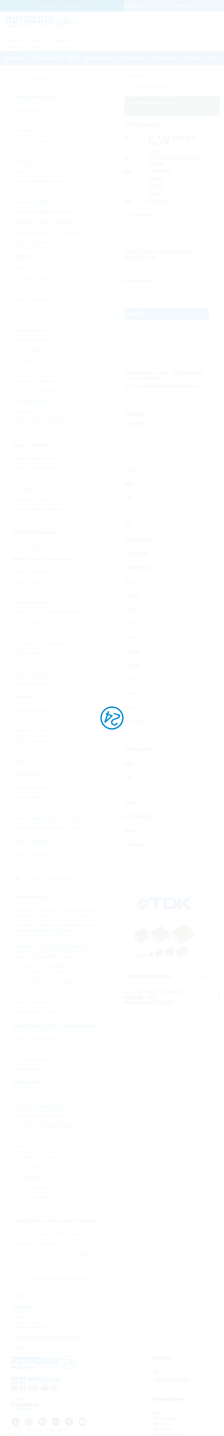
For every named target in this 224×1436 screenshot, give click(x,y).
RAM (20, 370)
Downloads (134, 58)
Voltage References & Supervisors (50, 232)
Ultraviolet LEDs (32, 592)
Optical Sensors (31, 751)
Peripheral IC (28, 360)
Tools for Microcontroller (39, 421)
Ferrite (21, 1049)
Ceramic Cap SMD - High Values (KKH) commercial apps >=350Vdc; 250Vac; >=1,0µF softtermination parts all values (62, 930)
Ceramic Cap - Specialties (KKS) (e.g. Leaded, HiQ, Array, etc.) (49, 969)
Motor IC (23, 171)
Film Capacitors (31, 1002)
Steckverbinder (29, 1327)
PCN (73, 58)
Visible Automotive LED (39, 673)
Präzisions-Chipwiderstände (44, 1126)
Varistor (23, 1207)
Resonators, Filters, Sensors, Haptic (52, 1254)
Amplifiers (25, 130)
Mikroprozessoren (33, 340)
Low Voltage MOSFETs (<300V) (48, 818)
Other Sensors (30, 761)
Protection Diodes (33, 478)
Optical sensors (31, 582)
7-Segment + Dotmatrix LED (44, 643)
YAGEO (157, 150)
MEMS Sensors (31, 740)
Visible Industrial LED (37, 684)
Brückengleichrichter (36, 458)
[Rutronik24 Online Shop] (38, 21)
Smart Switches (31, 191)
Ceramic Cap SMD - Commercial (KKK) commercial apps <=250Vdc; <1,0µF (56, 912)
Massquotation (100, 58)
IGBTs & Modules (33, 787)
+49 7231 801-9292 (171, 1379)
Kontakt (193, 58)
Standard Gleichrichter (38, 488)
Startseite (14, 58)
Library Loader (156, 251)
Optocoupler (27, 622)
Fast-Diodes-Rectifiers (38, 468)
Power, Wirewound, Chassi (43, 1167)
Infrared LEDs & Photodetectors (47, 612)
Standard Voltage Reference (44, 212)
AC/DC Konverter (33, 120)
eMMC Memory (30, 299)
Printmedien (165, 58)
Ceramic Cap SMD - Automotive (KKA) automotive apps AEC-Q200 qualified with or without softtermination (54, 951)
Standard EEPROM (35, 391)
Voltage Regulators (35, 242)
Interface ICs (28, 161)
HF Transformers (32, 1059)
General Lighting (32, 602)
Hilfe (213, 58)
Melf (19, 1136)
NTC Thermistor (31, 1187)
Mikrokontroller (30, 330)
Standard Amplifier (34, 202)
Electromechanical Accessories (47, 1337)
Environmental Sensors (39, 720)
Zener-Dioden (29, 519)
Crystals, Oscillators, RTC (41, 1244)
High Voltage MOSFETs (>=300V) (50, 828)
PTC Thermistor (31, 1197)
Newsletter (163, 1428)
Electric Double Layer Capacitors (49, 982)
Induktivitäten (28, 1069)
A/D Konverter (29, 110)
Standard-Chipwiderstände (43, 1105)
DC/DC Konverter (33, 140)
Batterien (22, 1306)
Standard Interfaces (35, 401)
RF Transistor (29, 797)
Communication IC (34, 279)
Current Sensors (32, 710)
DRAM (22, 289)
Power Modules (31, 545)
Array (20, 1146)
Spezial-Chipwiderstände (41, 1116)
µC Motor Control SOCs (39, 432)
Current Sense (30, 1095)
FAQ (157, 1413)
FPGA (21, 309)
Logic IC (23, 319)
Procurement (47, 58)
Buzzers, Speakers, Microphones (49, 1234)
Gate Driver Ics (30, 151)
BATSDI (20, 1296)
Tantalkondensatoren (36, 1012)
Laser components (34, 571)
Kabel (18, 1317)
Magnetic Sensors (33, 730)
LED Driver (26, 663)
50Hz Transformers (34, 1038)
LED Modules (29, 653)
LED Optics (26, 633)
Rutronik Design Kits (36, 381)
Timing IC (25, 411)
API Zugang (164, 1418)
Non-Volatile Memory (36, 350)
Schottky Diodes (32, 499)
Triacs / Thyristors (33, 854)
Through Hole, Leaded (38, 1156)
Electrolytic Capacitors (38, 992)
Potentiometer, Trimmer (39, 1177)
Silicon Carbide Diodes (39, 509)
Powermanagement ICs (39, 181)
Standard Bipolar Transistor (43, 807)
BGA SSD (25, 269)
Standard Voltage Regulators (45, 222)
